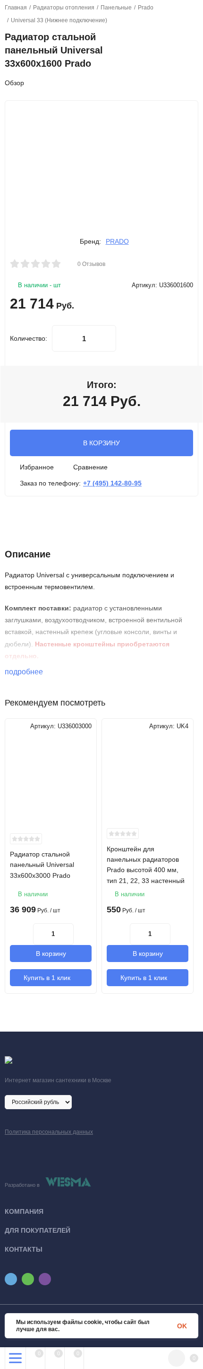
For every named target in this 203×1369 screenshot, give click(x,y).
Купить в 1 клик (47, 977)
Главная (16, 7)
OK (182, 1326)
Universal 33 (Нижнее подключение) (59, 20)
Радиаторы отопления (63, 7)
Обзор (14, 82)
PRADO (117, 241)
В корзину (51, 953)
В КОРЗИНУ (101, 443)
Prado (145, 7)
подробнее (25, 672)
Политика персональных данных (49, 1132)
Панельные (116, 7)
